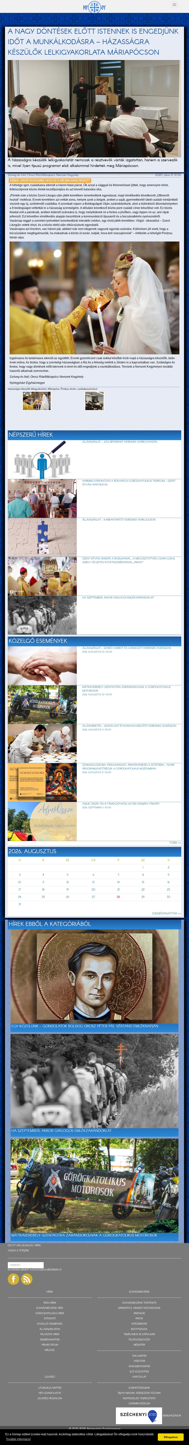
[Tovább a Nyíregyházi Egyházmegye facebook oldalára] (13, 1279)
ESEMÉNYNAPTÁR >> (166, 914)
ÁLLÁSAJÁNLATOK (49, 1329)
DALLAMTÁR (139, 1356)
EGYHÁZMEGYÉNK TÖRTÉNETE (139, 1303)
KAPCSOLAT (139, 1377)
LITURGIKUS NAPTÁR (49, 1388)
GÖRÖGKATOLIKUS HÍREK (49, 1313)
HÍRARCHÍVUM (50, 1345)
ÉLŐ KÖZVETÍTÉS (139, 1372)
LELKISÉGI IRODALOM (50, 1398)
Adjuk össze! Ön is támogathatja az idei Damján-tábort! (120, 804)
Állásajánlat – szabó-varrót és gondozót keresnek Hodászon (126, 648)
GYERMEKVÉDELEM (139, 1403)
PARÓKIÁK (139, 1313)
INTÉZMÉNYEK (139, 1324)
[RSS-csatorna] (26, 1279)
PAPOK (139, 1318)
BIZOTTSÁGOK (139, 1329)
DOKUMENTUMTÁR (139, 1366)
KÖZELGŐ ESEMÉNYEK (49, 1324)
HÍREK (37, 1245)
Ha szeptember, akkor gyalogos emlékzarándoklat (118, 598)
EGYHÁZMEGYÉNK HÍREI (49, 1308)
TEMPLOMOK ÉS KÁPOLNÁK (139, 1334)
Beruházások (172, 1415)
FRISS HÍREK (49, 1303)
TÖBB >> (175, 843)
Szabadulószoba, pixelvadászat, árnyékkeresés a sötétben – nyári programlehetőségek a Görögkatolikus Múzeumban (128, 767)
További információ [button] (18, 1439)
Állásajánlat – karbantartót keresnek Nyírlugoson (119, 520)
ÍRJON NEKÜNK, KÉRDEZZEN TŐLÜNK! (139, 1393)
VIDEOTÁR (139, 1361)
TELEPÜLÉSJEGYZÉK (139, 1340)
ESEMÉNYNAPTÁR (50, 1340)
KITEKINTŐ (50, 1318)
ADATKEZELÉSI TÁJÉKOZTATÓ (139, 1398)
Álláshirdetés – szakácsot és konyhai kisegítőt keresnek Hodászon (129, 726)
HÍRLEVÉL (49, 1350)
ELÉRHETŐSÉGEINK (139, 1388)
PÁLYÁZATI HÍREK (49, 1334)
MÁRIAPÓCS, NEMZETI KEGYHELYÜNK (139, 1308)
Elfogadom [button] (171, 1437)
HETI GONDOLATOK (50, 1393)
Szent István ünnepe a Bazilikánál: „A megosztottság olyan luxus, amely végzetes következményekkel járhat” (128, 560)
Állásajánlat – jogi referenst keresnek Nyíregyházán (119, 442)
